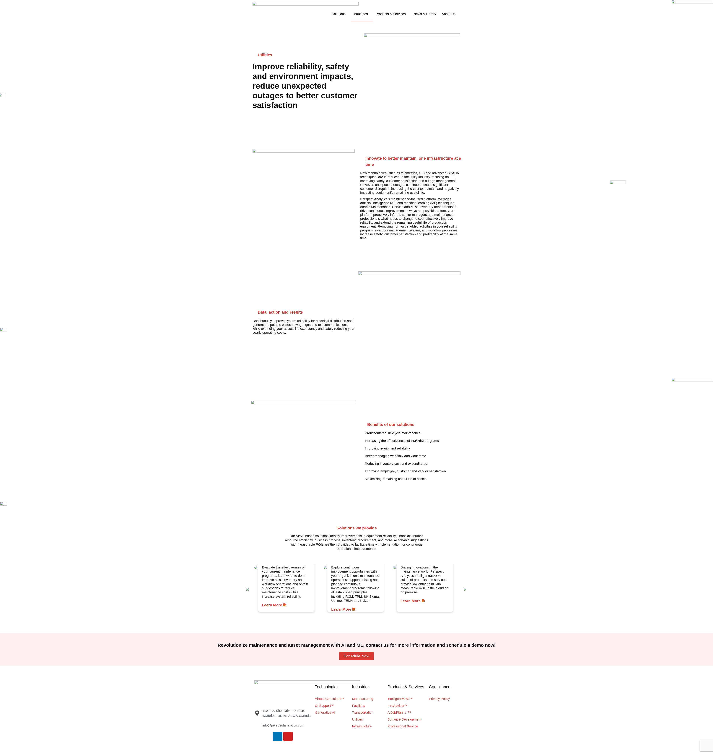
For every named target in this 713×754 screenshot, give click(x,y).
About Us (448, 14)
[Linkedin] (277, 736)
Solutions (339, 14)
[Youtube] (288, 736)
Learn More (272, 605)
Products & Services (391, 14)
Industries (360, 14)
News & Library (425, 14)
